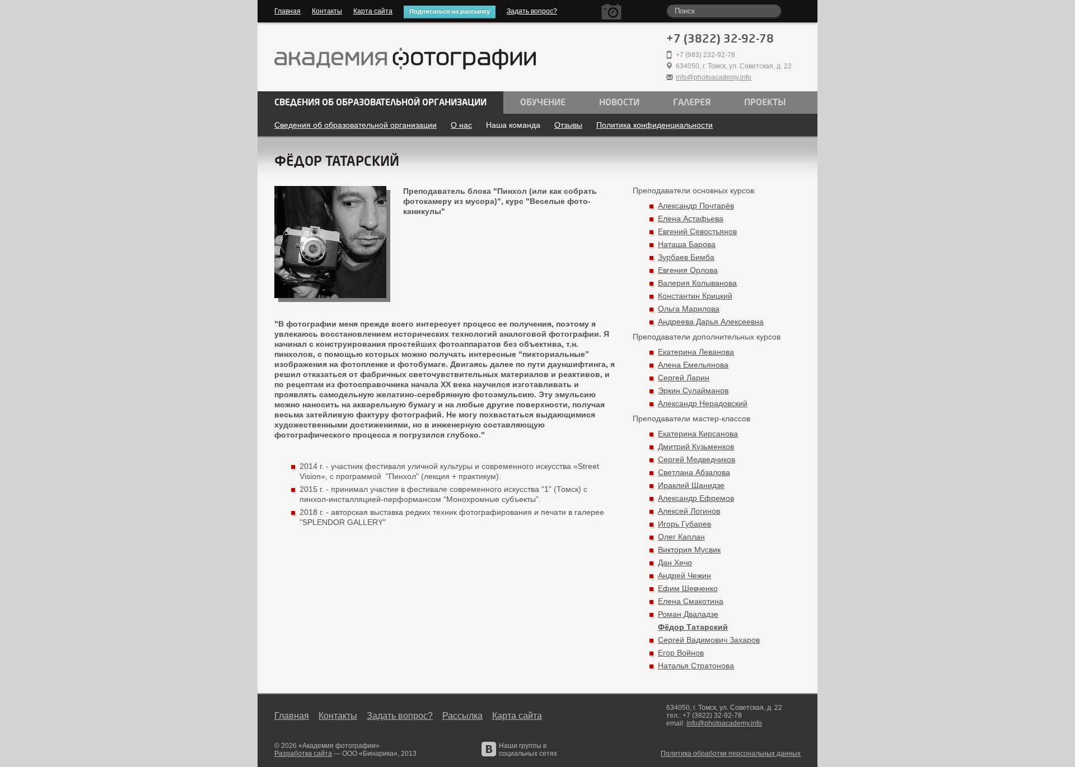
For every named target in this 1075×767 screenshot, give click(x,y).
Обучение (542, 102)
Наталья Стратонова (696, 665)
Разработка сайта (303, 753)
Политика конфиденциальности (654, 124)
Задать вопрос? (532, 11)
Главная (287, 11)
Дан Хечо (675, 562)
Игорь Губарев (684, 523)
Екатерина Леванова (696, 351)
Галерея (692, 102)
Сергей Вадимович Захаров (709, 639)
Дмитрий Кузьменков (696, 446)
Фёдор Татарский (693, 626)
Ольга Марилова (688, 308)
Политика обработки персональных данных (731, 753)
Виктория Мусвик (689, 549)
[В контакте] (489, 749)
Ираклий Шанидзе (691, 485)
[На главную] (405, 59)
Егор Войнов (681, 652)
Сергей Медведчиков (696, 459)
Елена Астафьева (690, 218)
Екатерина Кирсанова (698, 433)
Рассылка (462, 715)
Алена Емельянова (693, 364)
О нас (461, 124)
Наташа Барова (687, 244)
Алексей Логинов (689, 510)
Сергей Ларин (683, 377)
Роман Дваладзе (688, 614)
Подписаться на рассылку (449, 11)
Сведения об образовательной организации (380, 102)
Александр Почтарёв (696, 205)
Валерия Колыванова (697, 282)
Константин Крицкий (695, 295)
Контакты (327, 11)
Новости (619, 102)
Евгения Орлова (688, 270)
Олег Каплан (681, 536)
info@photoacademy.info (713, 77)
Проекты (765, 102)
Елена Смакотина (690, 601)
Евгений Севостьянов (697, 231)
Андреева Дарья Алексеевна (711, 321)
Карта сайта (372, 11)
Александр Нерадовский (702, 403)
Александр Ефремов (696, 498)
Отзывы (568, 124)
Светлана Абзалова (694, 472)
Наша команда (513, 124)
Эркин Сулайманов (693, 390)
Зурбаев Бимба (686, 257)
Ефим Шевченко (688, 588)
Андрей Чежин (684, 575)
